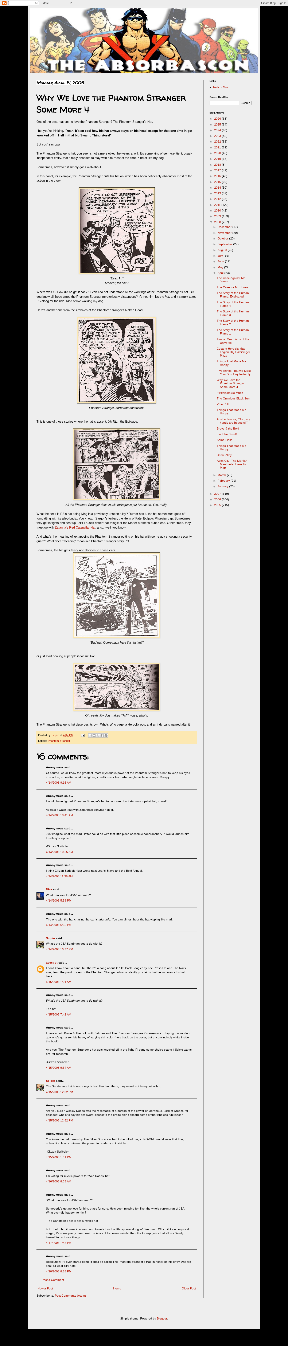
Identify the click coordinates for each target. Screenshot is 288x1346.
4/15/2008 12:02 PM (59, 1092)
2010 (218, 210)
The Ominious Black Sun (233, 398)
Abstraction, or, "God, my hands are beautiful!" (233, 421)
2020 (218, 153)
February (224, 480)
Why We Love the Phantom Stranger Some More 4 (230, 383)
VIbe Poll (223, 404)
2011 (217, 204)
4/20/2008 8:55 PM (58, 1271)
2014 (218, 187)
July (221, 255)
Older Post (189, 1288)
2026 (218, 118)
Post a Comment (53, 1279)
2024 (218, 130)
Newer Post (45, 1288)
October (223, 238)
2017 (218, 170)
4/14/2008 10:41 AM (59, 815)
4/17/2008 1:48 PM (58, 1242)
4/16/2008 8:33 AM (58, 1181)
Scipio (50, 938)
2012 (218, 199)
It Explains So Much (230, 392)
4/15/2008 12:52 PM (59, 1120)
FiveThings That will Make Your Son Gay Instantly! (234, 372)
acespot (52, 962)
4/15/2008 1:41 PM (58, 1157)
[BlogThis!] (94, 735)
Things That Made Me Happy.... (231, 363)
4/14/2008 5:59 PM (58, 900)
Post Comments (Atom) (70, 1295)
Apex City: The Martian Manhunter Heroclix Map (232, 464)
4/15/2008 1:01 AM (58, 982)
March (222, 475)
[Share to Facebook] (102, 735)
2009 (218, 216)
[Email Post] (82, 735)
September (225, 244)
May (221, 267)
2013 (218, 193)
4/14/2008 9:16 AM (58, 782)
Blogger (162, 1318)
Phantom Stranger (59, 740)
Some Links (224, 440)
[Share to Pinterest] (106, 735)
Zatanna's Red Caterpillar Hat (75, 527)
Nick (49, 889)
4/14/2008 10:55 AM (59, 852)
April (221, 273)
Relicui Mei (220, 87)
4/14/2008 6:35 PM (58, 925)
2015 (218, 182)
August (223, 250)
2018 (218, 164)
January (223, 486)
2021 (218, 147)
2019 (218, 158)
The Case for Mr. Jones (232, 287)
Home (117, 1288)
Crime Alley (224, 455)
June (221, 261)
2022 (218, 141)
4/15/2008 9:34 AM (58, 1067)
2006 (218, 499)
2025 (218, 124)
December (225, 227)
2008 (218, 222)
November (225, 232)
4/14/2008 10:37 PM (59, 949)
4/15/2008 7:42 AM (58, 1014)
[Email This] (90, 735)
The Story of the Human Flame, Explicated (233, 294)
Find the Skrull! (227, 434)
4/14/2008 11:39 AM (59, 876)
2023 (218, 136)
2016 (218, 176)
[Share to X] (98, 735)
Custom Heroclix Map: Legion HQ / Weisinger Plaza (233, 352)
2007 (218, 493)
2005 (218, 505)
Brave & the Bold (228, 428)
